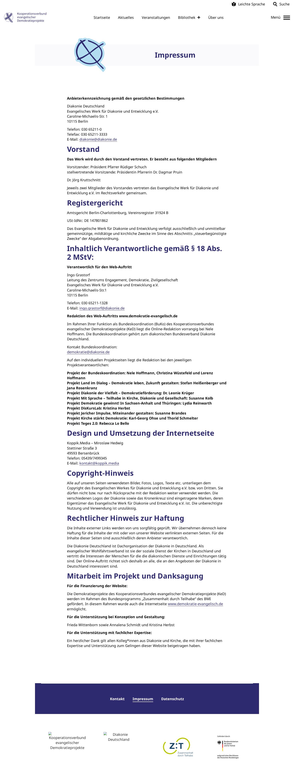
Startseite (102, 17)
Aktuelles (126, 17)
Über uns (216, 17)
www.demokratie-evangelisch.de (195, 603)
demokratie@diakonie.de (88, 351)
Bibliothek (186, 17)
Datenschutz (172, 698)
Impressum (143, 698)
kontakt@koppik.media (99, 463)
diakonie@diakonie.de (98, 139)
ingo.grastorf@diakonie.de (102, 308)
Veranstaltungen (156, 17)
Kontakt (117, 698)
